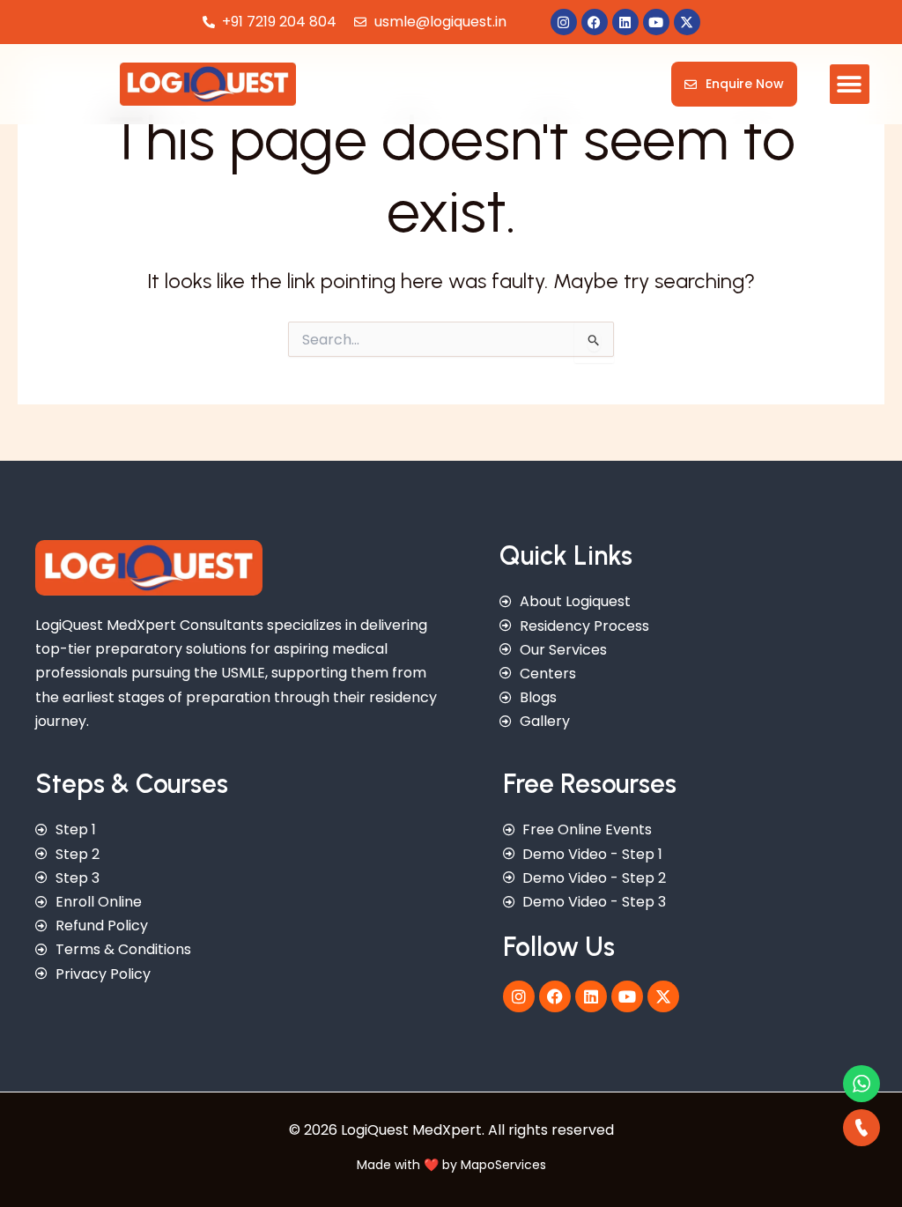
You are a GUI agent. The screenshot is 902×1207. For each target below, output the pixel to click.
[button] (849, 84)
